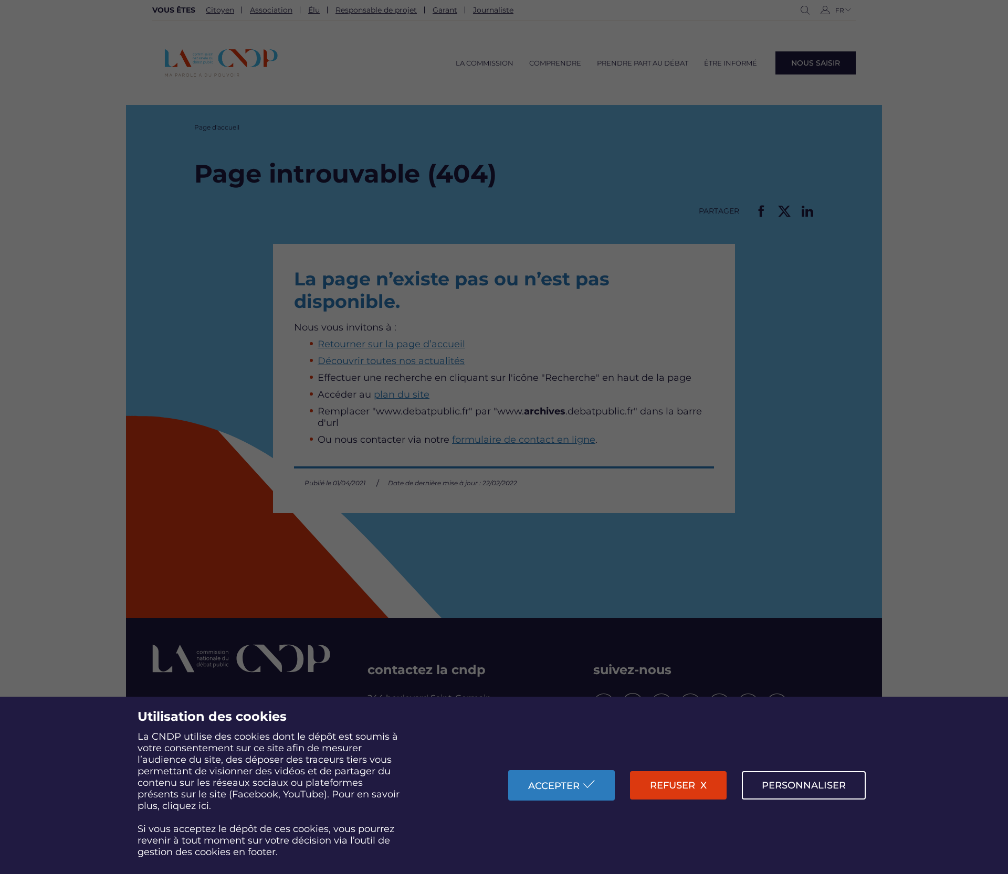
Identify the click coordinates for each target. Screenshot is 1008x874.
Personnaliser (804, 785)
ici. (204, 806)
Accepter (554, 786)
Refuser (672, 785)
